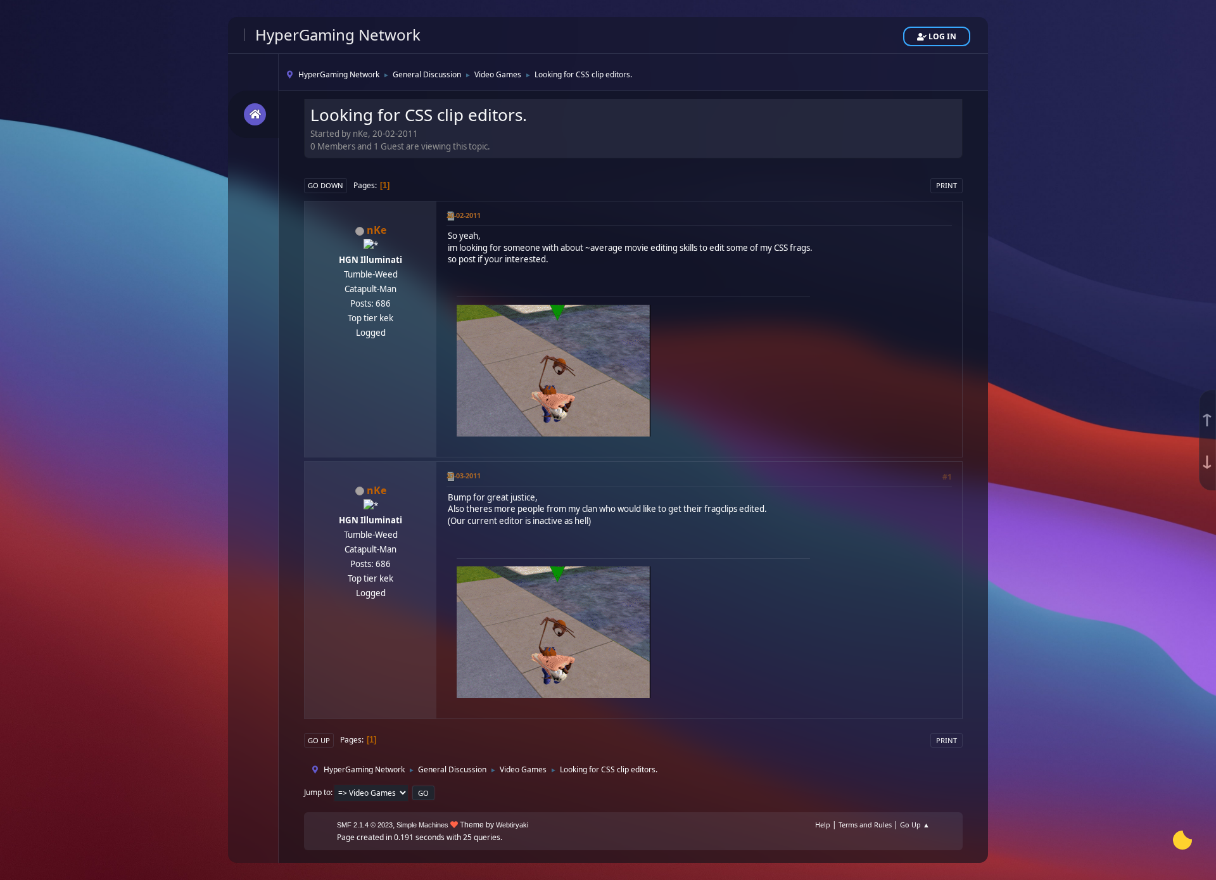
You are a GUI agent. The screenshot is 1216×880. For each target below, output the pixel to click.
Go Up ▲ (915, 824)
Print (946, 185)
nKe (376, 230)
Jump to (317, 792)
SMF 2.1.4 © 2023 (365, 825)
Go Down (325, 185)
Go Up (319, 740)
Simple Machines (422, 825)
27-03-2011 (463, 475)
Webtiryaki (512, 825)
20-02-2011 (463, 215)
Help (822, 824)
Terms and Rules (865, 824)
